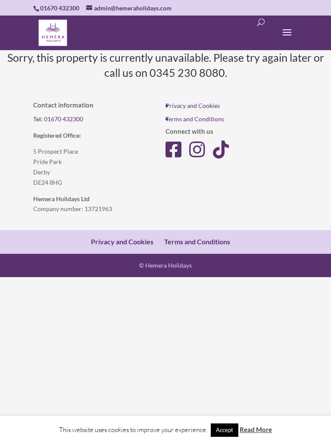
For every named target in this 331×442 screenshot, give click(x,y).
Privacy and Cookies (193, 105)
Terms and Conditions (195, 119)
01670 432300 (63, 119)
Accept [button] (224, 429)
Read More (256, 429)
